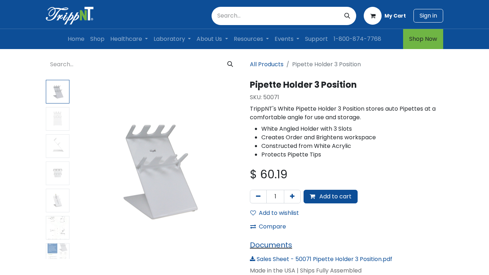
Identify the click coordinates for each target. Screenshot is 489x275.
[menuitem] (76, 39)
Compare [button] (272, 226)
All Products (267, 64)
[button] (84, 169)
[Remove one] (258, 196)
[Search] (347, 16)
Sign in (428, 15)
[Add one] (292, 196)
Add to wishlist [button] (279, 213)
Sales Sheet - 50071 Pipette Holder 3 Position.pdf (323, 259)
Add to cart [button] (335, 196)
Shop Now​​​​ (423, 39)
